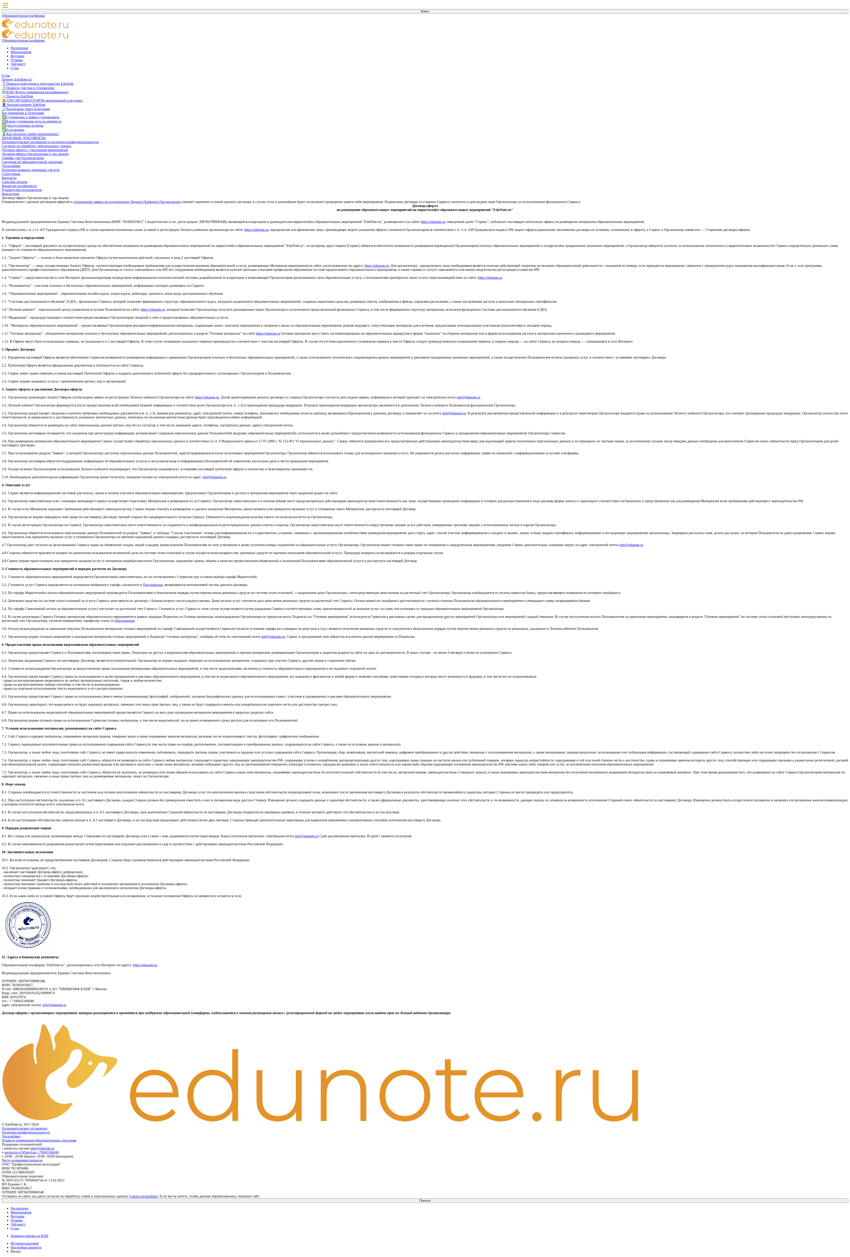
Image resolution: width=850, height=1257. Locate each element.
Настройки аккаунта (26, 1247)
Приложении (153, 585)
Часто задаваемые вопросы (22, 1160)
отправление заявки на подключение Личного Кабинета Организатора (127, 202)
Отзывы (17, 60)
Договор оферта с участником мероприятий (35, 150)
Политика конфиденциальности (26, 1132)
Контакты (9, 178)
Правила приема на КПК (29, 1236)
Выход (16, 1251)
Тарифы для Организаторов (23, 158)
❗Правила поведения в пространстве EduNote (37, 84)
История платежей (25, 1243)
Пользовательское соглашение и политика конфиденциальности (50, 142)
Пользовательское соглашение (24, 1128)
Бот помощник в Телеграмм (23, 113)
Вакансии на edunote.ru (19, 186)
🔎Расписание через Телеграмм (26, 109)
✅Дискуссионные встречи (22, 125)
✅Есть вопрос (13, 130)
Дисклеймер (11, 166)
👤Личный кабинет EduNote (23, 105)
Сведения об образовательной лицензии (32, 162)
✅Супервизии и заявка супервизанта (30, 117)
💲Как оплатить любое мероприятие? (30, 134)
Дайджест (18, 64)
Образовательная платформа (23, 16)
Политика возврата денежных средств (31, 170)
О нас (15, 68)
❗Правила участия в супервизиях (28, 88)
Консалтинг (11, 194)
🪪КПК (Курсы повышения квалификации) (35, 92)
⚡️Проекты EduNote (17, 96)
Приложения (124, 621)
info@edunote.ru (468, 397)
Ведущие (17, 56)
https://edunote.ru (433, 222)
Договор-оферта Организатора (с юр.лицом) (35, 154)
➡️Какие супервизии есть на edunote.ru (31, 121)
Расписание (19, 48)
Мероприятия (21, 52)
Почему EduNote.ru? (17, 79)
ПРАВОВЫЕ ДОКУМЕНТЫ (24, 138)
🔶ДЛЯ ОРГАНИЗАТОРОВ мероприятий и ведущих (42, 100)
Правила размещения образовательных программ (39, 1140)
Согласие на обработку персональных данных (36, 146)
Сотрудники (11, 174)
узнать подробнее (143, 1196)
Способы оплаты (14, 182)
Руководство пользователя (22, 190)
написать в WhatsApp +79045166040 (31, 1152)
